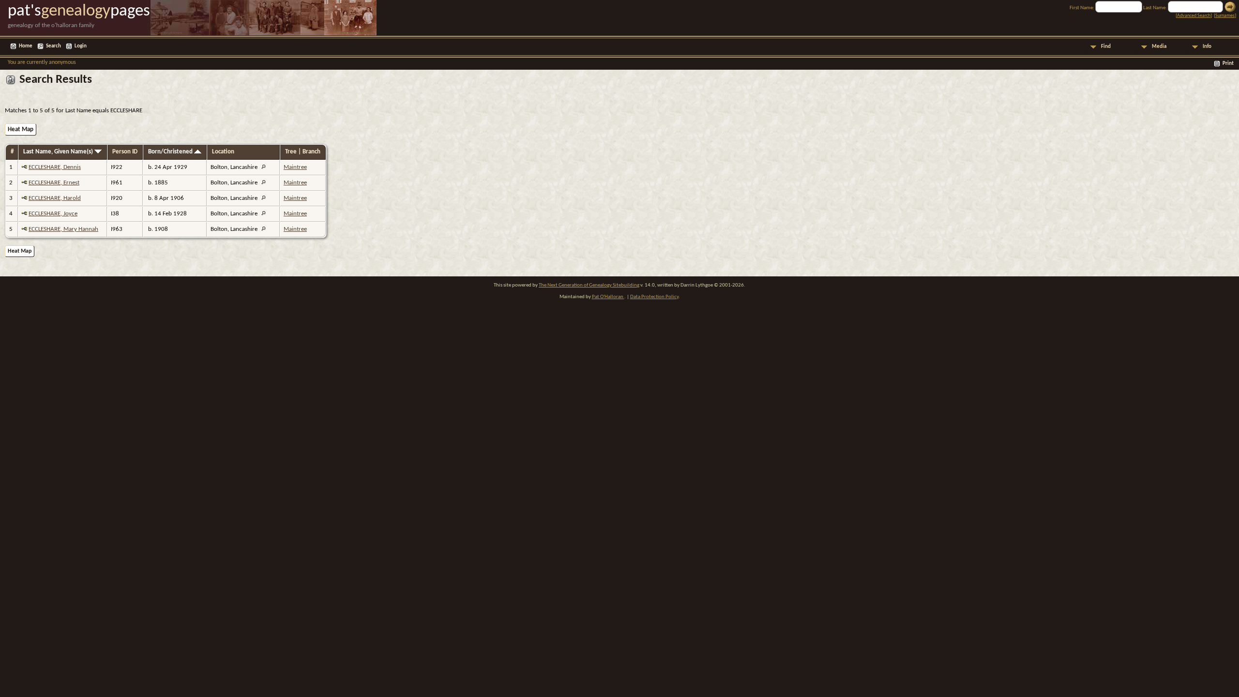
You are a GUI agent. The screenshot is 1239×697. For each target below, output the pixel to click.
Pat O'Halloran (608, 297)
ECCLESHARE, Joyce (53, 214)
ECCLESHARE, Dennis (55, 167)
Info (1207, 46)
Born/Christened (171, 152)
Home (25, 46)
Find (1106, 46)
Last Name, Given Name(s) (58, 152)
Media (1159, 46)
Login (81, 46)
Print (1228, 63)
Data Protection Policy (654, 297)
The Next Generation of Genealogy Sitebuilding (589, 285)
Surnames (1225, 15)
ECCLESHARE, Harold (55, 198)
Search (53, 46)
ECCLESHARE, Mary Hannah (63, 229)
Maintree (295, 167)
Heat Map (20, 129)
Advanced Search (1193, 15)
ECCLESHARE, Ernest (54, 183)
